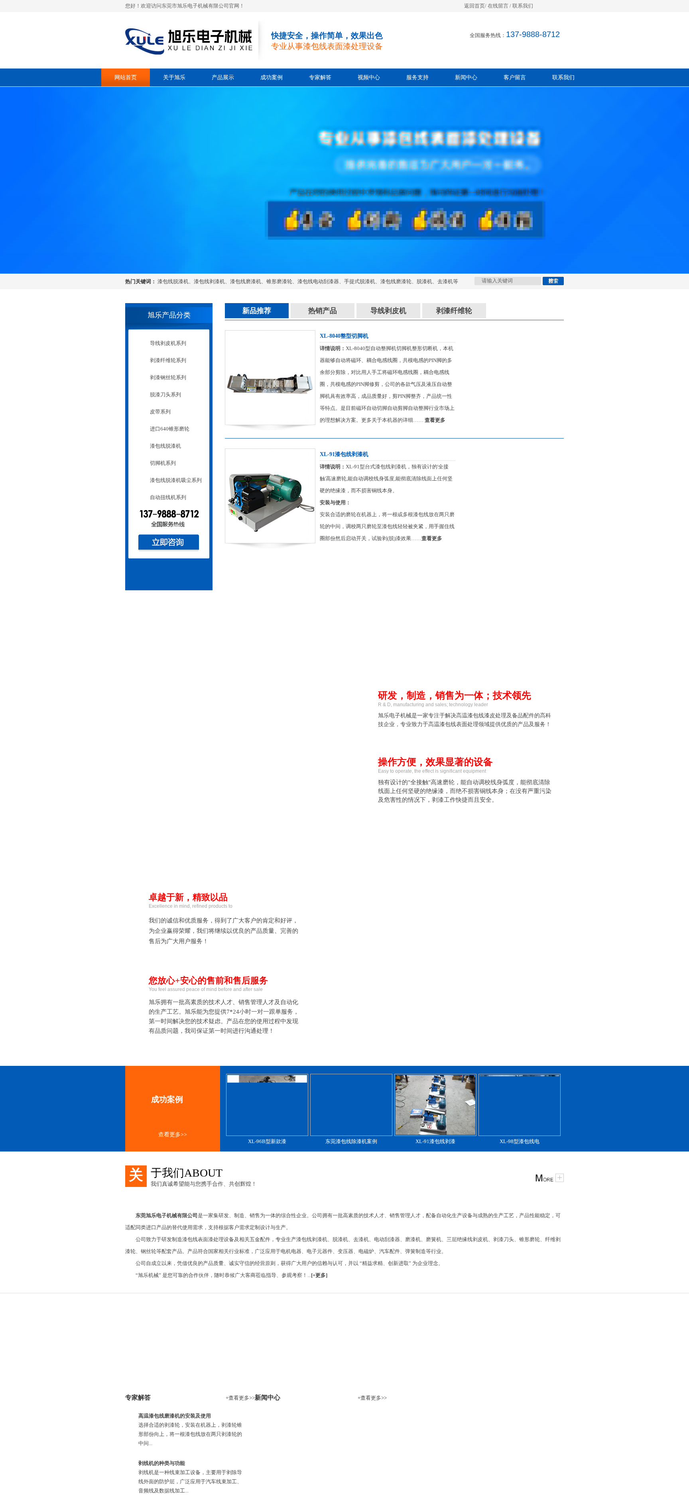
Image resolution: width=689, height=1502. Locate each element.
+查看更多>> (240, 1398)
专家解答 (320, 77)
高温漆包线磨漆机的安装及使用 (174, 1416)
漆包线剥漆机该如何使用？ (476, 1472)
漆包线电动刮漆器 (318, 281)
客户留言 (515, 77)
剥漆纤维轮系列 (168, 360)
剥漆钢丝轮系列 (168, 377)
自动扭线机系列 (168, 497)
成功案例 (271, 77)
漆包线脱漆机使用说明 (471, 1458)
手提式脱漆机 (359, 281)
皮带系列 (160, 412)
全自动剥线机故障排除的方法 (478, 1444)
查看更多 (435, 420)
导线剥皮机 (388, 311)
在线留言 (498, 6)
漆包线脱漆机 (173, 281)
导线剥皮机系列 (168, 343)
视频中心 (369, 77)
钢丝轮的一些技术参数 (471, 1486)
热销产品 (322, 311)
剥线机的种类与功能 (161, 1463)
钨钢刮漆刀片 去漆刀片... (316, 1471)
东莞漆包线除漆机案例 (351, 1141)
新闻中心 (466, 77)
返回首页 (474, 6)
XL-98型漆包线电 (519, 1141)
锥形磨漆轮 (279, 281)
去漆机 (445, 281)
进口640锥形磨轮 (169, 429)
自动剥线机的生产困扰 (471, 1417)
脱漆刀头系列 (165, 395)
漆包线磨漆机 (245, 281)
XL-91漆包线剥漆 (435, 1141)
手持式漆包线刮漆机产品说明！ (481, 1430)
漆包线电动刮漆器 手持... (316, 1499)
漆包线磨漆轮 (395, 281)
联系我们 (522, 6)
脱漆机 (424, 281)
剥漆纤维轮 (454, 311)
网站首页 (125, 77)
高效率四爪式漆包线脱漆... (318, 1485)
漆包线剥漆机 (209, 281)
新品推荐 (256, 311)
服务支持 (417, 77)
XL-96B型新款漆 (267, 1141)
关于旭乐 (174, 77)
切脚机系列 (163, 463)
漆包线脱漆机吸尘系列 (176, 480)
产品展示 (223, 77)
